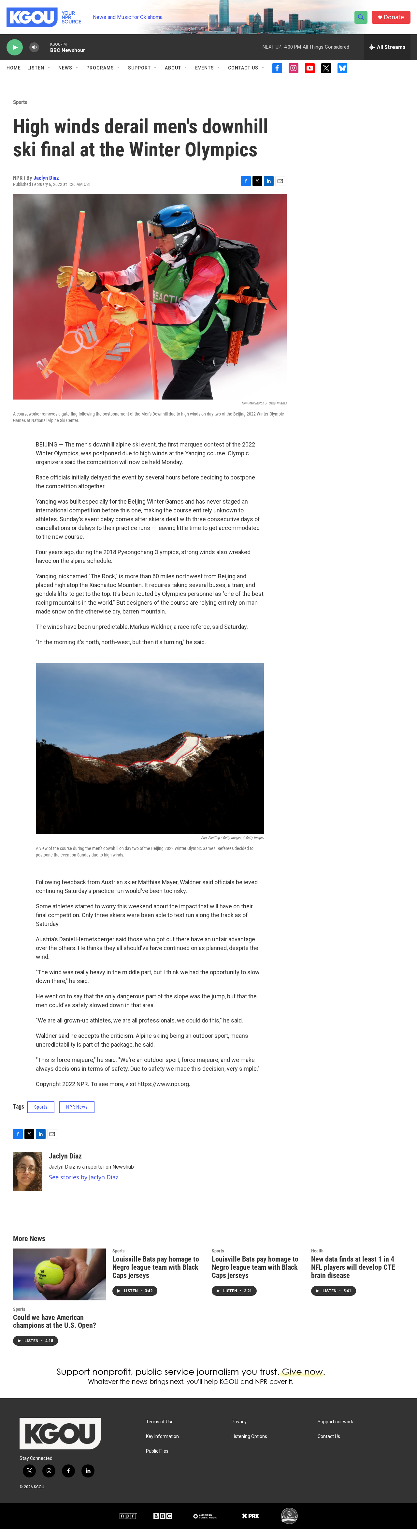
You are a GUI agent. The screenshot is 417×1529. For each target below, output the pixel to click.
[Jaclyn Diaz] (27, 1171)
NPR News (77, 1107)
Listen (35, 67)
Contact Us (243, 67)
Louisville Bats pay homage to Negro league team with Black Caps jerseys (155, 1267)
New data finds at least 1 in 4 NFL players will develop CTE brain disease (353, 1267)
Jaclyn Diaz (46, 177)
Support (139, 67)
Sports (20, 102)
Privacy (239, 1421)
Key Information (162, 1436)
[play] (14, 47)
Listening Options (249, 1436)
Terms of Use (160, 1421)
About (173, 67)
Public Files (157, 1451)
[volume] (34, 47)
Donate (394, 17)
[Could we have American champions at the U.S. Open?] (59, 1274)
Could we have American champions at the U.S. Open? (54, 1321)
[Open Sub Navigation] (49, 67)
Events (204, 67)
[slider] (45, 47)
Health (317, 1250)
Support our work (335, 1421)
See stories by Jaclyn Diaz (83, 1177)
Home (14, 67)
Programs (100, 67)
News (65, 67)
